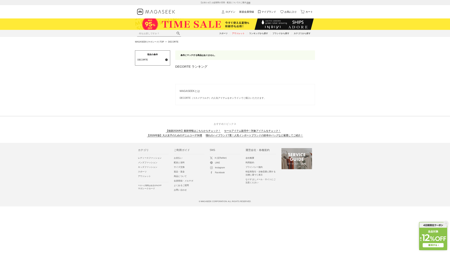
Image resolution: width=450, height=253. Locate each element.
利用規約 (250, 162)
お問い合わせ (180, 190)
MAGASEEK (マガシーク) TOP (149, 42)
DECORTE (173, 42)
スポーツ (142, 171)
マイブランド (268, 11)
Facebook (220, 172)
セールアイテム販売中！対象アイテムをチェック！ (252, 130)
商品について (180, 176)
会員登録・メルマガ (183, 181)
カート (309, 11)
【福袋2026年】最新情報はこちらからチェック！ (193, 130)
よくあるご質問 (181, 185)
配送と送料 (179, 162)
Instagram (220, 167)
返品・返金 (179, 171)
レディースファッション (150, 158)
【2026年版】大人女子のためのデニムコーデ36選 (174, 135)
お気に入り (290, 11)
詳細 (248, 3)
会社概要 (250, 158)
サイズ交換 (179, 167)
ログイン (230, 11)
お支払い (178, 158)
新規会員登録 (246, 11)
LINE (217, 162)
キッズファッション (147, 167)
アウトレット (144, 176)
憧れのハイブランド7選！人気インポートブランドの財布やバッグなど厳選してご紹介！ (254, 135)
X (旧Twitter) (221, 158)
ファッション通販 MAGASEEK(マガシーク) (156, 12)
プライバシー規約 (254, 167)
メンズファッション (147, 162)
